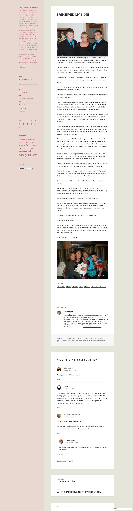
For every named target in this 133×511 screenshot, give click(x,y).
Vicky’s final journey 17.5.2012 (27, 79)
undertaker (65, 342)
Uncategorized (25, 151)
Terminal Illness (23, 105)
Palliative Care (23, 101)
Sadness (59, 342)
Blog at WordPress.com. (63, 507)
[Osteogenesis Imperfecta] (28, 125)
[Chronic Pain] (32, 121)
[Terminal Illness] (36, 125)
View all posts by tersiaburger (91, 326)
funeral (98, 340)
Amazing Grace (67, 340)
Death (20, 89)
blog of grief (75, 340)
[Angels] (28, 121)
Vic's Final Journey (28, 7)
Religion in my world (24, 108)
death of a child (91, 340)
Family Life (22, 145)
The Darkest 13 (74, 375)
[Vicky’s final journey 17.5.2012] (24, 121)
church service (82, 340)
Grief (20, 95)
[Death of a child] (21, 125)
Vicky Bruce (22, 111)
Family (33, 142)
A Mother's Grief (25, 140)
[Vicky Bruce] (24, 128)
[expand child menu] (36, 111)
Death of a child (23, 92)
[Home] (21, 121)
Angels (21, 83)
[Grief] (24, 125)
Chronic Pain (22, 86)
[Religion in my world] (21, 128)
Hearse (102, 340)
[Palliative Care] (32, 125)
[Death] (36, 121)
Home (20, 76)
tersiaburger (73, 338)
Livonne (66, 386)
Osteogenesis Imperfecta (26, 98)
